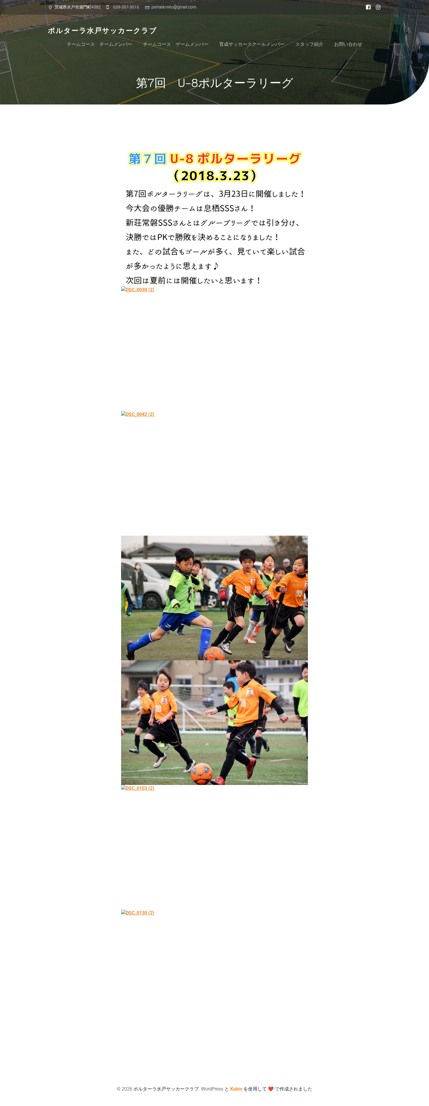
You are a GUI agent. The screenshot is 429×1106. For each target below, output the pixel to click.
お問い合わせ (348, 44)
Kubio (236, 1089)
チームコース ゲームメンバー (175, 44)
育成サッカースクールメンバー (252, 44)
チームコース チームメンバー (99, 44)
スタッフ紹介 (309, 44)
